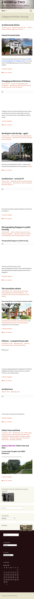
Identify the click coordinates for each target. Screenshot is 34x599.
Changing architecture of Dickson (16, 81)
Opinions (20, 27)
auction (27, 343)
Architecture (7, 389)
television (26, 181)
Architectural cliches (11, 25)
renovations (9, 87)
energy (3, 434)
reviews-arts (20, 181)
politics (7, 439)
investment (15, 345)
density (13, 294)
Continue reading (7, 69)
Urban (24, 27)
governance (9, 434)
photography (9, 233)
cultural (28, 232)
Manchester (24, 137)
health (3, 439)
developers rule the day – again (15, 133)
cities (14, 83)
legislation (17, 436)
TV (12, 184)
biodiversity (17, 432)
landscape (12, 436)
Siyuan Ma (27, 235)
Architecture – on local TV (13, 179)
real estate (20, 29)
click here (29, 166)
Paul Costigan (19, 294)
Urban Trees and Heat (11, 430)
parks (21, 136)
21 (15, 577)
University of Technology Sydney (19, 321)
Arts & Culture (15, 232)
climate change (27, 432)
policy (24, 294)
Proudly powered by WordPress (9, 595)
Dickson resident (26, 85)
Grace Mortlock (6, 321)
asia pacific (22, 232)
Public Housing (15, 235)
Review (9, 184)
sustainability (5, 438)
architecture (14, 85)
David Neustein (6, 323)
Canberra (23, 183)
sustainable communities (15, 439)
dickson (20, 85)
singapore (21, 235)
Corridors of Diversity (21, 233)
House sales (9, 345)
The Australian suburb (11, 288)
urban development (17, 87)
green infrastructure (23, 291)
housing (16, 27)
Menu (3, 10)
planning (22, 83)
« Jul (6, 584)
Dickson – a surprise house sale (15, 341)
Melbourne (14, 29)
